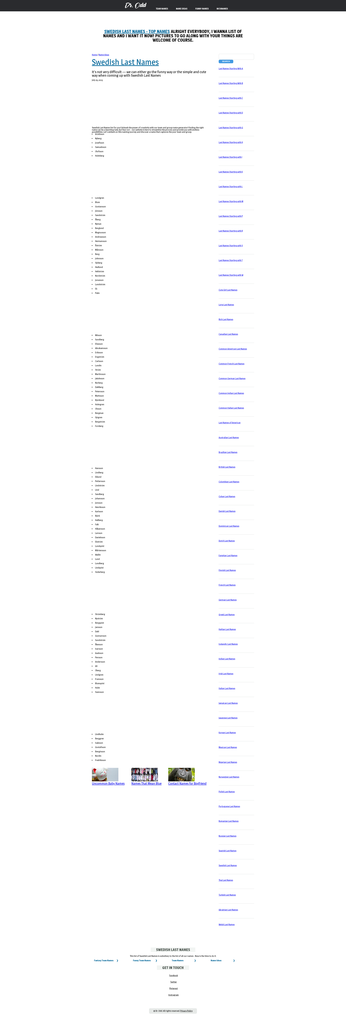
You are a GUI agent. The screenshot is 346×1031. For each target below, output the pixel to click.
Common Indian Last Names (231, 393)
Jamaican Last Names (228, 703)
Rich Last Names (226, 319)
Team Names (178, 960)
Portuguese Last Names (229, 806)
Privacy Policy (186, 1011)
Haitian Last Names (227, 629)
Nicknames (222, 8)
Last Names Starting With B (231, 83)
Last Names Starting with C (231, 98)
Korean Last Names (227, 732)
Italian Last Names (227, 688)
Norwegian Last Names (229, 777)
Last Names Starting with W (231, 275)
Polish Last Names (227, 791)
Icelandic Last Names (228, 644)
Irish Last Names (226, 673)
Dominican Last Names (229, 526)
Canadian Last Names (228, 334)
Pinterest (173, 988)
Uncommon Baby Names (108, 783)
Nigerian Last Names (228, 762)
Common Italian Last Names (231, 408)
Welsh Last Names (227, 924)
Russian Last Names (227, 836)
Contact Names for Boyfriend (187, 783)
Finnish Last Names (227, 570)
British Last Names (227, 467)
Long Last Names (226, 304)
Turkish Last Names (227, 895)
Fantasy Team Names (104, 960)
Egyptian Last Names (228, 555)
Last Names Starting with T (231, 260)
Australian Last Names (229, 437)
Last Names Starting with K (231, 172)
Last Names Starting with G (231, 127)
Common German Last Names (232, 378)
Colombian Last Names (229, 481)
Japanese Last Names (228, 718)
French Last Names (227, 585)
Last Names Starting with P (231, 216)
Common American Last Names (233, 349)
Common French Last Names (231, 363)
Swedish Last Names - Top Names (137, 31)
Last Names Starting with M (231, 201)
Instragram (173, 995)
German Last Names (228, 600)
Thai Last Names (226, 880)
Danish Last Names (227, 511)
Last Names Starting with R (231, 231)
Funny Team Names (142, 960)
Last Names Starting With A (231, 68)
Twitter (173, 982)
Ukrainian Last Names (228, 910)
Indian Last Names (227, 659)
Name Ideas (104, 55)
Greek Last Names (227, 614)
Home (94, 55)
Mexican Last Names (228, 747)
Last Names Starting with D (231, 113)
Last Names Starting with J (230, 157)
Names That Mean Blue (146, 783)
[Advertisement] (150, 105)
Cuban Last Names (227, 496)
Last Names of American (230, 422)
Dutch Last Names (227, 541)
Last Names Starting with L (231, 186)
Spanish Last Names (227, 850)
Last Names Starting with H (231, 142)
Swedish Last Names (125, 62)
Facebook (173, 975)
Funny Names (202, 8)
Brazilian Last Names (228, 452)
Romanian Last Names (229, 821)
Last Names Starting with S (231, 245)
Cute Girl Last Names (228, 290)
